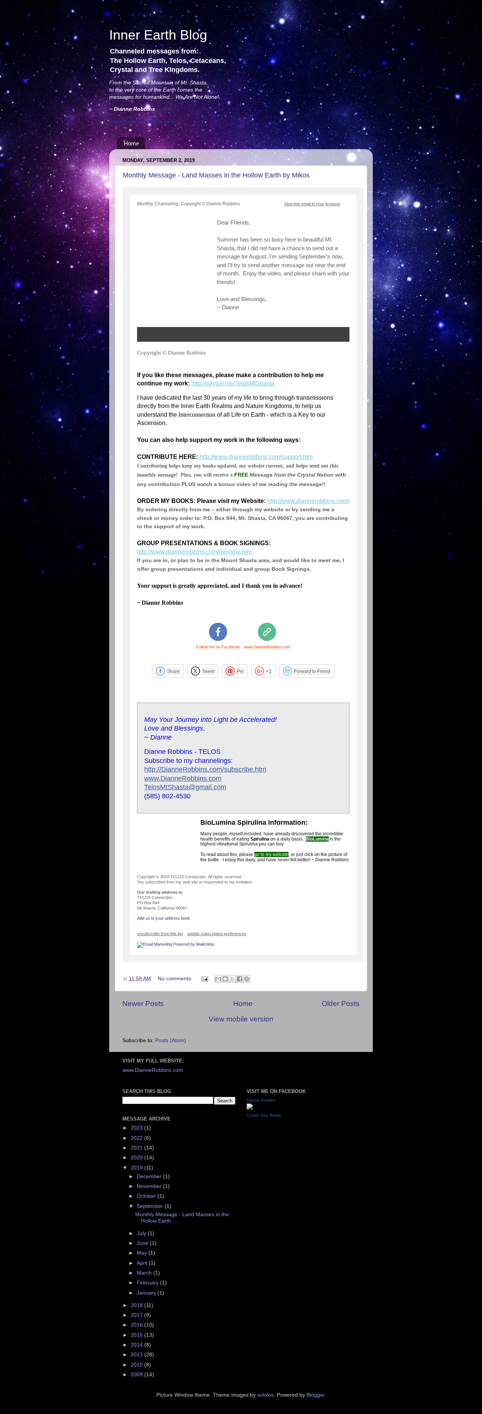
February (148, 1283)
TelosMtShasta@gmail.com (185, 787)
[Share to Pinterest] (246, 979)
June (143, 1243)
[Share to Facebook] (239, 979)
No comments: (176, 978)
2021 (137, 1148)
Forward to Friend (312, 671)
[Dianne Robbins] (250, 1108)
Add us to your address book (163, 918)
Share (173, 671)
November (150, 1186)
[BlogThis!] (225, 979)
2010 (137, 1365)
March (145, 1273)
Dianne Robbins (261, 1100)
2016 (137, 1325)
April (143, 1263)
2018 (137, 1305)
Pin (240, 671)
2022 (137, 1138)
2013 (137, 1354)
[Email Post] (204, 978)
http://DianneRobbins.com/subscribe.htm (205, 769)
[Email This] (218, 979)
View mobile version (241, 1019)
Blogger (316, 1395)
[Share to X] (232, 979)
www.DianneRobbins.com (267, 647)
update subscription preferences (216, 933)
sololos (265, 1395)
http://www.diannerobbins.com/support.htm (256, 457)
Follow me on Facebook (218, 647)
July (142, 1233)
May (142, 1253)
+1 (269, 671)
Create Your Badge (264, 1115)
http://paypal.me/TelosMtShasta (233, 383)
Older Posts (341, 1003)
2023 (137, 1128)
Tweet (208, 671)
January (147, 1293)
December (150, 1176)
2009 (137, 1374)
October (147, 1196)
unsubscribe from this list (160, 933)
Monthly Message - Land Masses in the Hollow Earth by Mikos (216, 175)
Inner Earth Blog (158, 35)
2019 (137, 1168)
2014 (137, 1345)
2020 (137, 1157)
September (151, 1206)
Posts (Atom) (170, 1040)
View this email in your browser (312, 204)
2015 (137, 1335)
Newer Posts (143, 1003)
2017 (137, 1315)
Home (131, 143)
